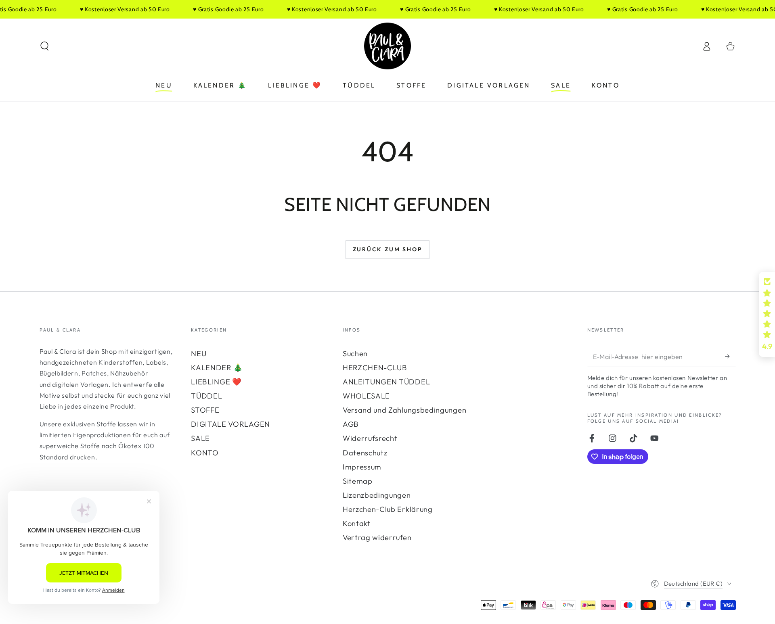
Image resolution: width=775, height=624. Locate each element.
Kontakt (357, 523)
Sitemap (358, 481)
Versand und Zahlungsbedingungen (404, 410)
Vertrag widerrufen (377, 537)
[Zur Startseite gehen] (387, 46)
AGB (351, 424)
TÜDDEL (206, 396)
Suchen (355, 353)
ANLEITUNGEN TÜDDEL (386, 381)
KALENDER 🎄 (217, 367)
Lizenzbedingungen (377, 495)
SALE (200, 438)
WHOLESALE (366, 396)
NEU (198, 353)
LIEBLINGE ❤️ (216, 381)
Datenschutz (365, 452)
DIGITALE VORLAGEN (230, 424)
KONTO (204, 452)
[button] (44, 46)
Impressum (362, 467)
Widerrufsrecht (370, 438)
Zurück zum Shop (388, 249)
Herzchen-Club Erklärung (388, 509)
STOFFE (205, 410)
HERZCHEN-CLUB (375, 367)
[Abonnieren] (730, 356)
